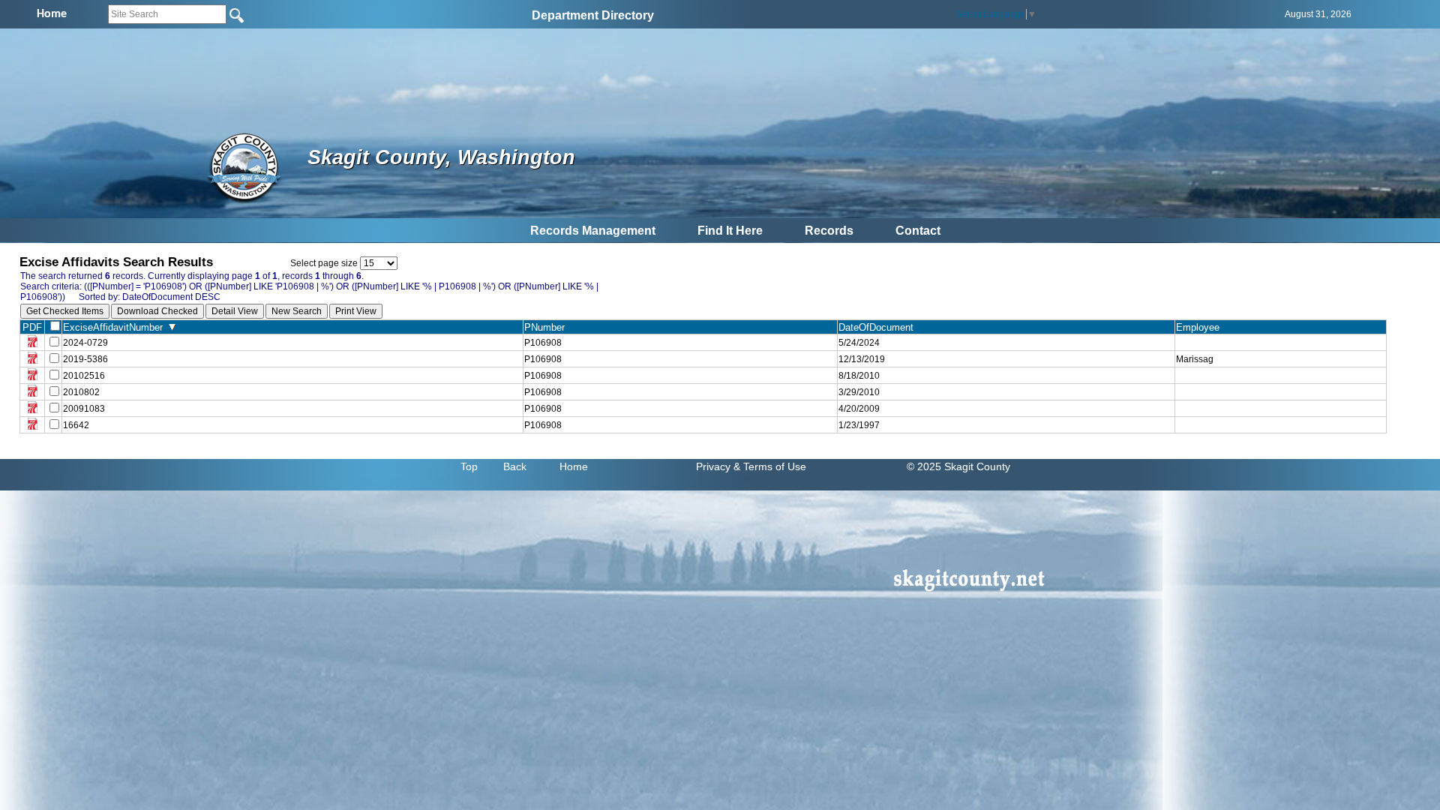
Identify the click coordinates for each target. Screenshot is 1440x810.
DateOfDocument (879, 327)
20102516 (84, 375)
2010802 (81, 392)
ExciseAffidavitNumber (116, 327)
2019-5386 (85, 359)
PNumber (547, 327)
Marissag (1195, 359)
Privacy (713, 466)
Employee (1201, 327)
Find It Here (730, 230)
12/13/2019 (861, 359)
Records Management (593, 230)
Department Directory (593, 15)
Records (829, 230)
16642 (76, 425)
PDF (32, 327)
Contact (918, 230)
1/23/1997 (859, 425)
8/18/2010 (859, 375)
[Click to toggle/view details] (1280, 342)
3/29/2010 (859, 392)
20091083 (84, 409)
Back (514, 466)
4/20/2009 (859, 409)
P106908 (543, 343)
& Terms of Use (770, 466)
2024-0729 (85, 343)
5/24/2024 (859, 343)
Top (469, 466)
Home (574, 466)
